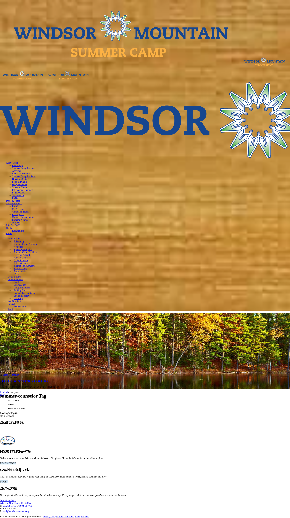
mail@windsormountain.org (16, 511)
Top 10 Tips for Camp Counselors (24, 381)
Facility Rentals (82, 516)
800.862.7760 (25, 506)
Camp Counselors (10, 374)
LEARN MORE (8, 463)
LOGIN (4, 481)
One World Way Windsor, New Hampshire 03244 (15, 501)
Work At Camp (66, 516)
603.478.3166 (9, 506)
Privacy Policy (50, 516)
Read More (5, 392)
